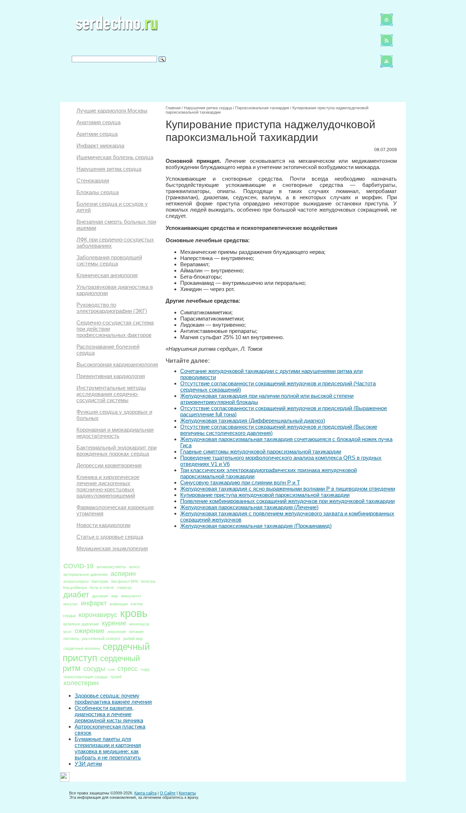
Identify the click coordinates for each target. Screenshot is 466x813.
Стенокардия (92, 180)
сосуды (94, 668)
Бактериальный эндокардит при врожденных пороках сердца (116, 450)
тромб (116, 677)
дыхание (100, 596)
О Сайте (167, 793)
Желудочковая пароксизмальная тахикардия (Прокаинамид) (256, 526)
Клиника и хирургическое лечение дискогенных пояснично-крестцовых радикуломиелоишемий (107, 486)
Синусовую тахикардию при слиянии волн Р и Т (240, 482)
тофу (145, 669)
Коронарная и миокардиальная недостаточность (115, 433)
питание (136, 631)
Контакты (187, 793)
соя (111, 669)
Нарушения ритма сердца (108, 169)
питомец (71, 638)
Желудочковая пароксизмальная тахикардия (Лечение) (249, 507)
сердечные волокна (81, 648)
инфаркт (94, 603)
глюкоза (124, 587)
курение (114, 623)
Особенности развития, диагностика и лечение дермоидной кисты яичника (109, 714)
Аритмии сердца (97, 134)
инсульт (70, 604)
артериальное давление (85, 574)
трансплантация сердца (85, 677)
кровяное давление (81, 624)
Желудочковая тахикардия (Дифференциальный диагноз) (252, 420)
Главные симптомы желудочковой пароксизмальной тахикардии (260, 451)
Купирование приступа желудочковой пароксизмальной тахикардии (265, 495)
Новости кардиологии (103, 525)
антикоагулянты (111, 567)
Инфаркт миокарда (100, 145)
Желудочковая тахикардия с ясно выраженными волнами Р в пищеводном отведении (287, 489)
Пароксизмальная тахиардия (262, 108)
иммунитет (131, 596)
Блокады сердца (97, 192)
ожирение (89, 631)
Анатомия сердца (98, 122)
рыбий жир (133, 638)
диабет (76, 594)
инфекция (119, 604)
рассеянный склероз (101, 638)
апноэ (134, 567)
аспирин (123, 573)
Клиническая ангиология (107, 275)
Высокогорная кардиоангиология (117, 364)
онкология (116, 631)
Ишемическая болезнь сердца (114, 157)
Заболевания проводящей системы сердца (109, 260)
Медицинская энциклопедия (112, 548)
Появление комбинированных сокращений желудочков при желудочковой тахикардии (287, 501)
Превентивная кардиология (110, 376)
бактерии (99, 581)
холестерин (81, 683)
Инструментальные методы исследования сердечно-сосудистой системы (111, 394)
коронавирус (98, 614)
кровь (133, 613)
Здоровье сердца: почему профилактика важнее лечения (113, 698)
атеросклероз (75, 581)
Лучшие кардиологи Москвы (111, 110)
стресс (128, 668)
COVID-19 (78, 566)
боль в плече (102, 587)
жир (114, 596)
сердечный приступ (106, 652)
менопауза (139, 624)
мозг (67, 631)
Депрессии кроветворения (109, 465)
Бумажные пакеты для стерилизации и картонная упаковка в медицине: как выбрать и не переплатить (108, 748)
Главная (173, 108)
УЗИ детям (88, 764)
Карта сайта (145, 793)
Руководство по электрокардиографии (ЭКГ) (111, 308)
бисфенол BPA (124, 581)
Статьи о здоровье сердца (109, 537)
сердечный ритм (101, 663)
